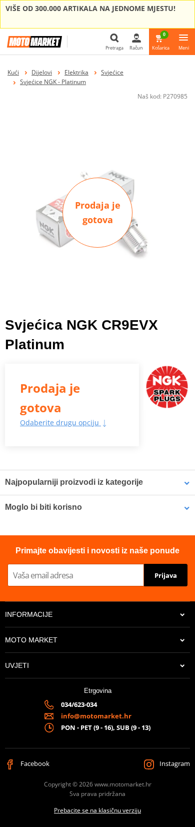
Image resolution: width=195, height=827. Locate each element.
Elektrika (76, 72)
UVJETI (17, 665)
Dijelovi (42, 72)
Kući (13, 72)
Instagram (174, 763)
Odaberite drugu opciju (60, 422)
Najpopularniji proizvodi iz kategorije (74, 482)
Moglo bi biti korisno (43, 507)
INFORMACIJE (28, 614)
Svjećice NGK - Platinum (53, 82)
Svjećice (112, 72)
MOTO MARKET (31, 640)
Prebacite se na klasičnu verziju (97, 810)
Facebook (34, 763)
